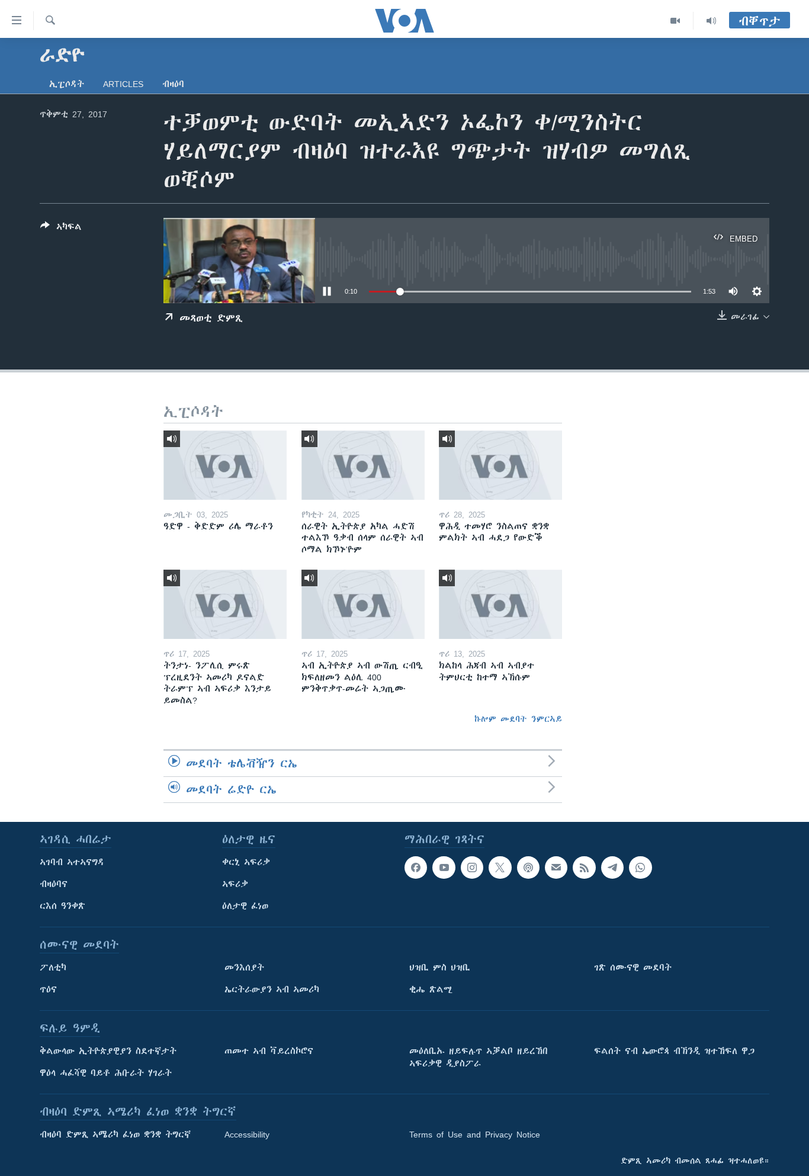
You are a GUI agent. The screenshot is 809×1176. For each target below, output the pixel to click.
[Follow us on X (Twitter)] (500, 867)
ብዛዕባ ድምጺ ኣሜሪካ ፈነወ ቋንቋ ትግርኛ (115, 1134)
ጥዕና (48, 989)
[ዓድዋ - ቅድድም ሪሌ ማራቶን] (225, 465)
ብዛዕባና (54, 884)
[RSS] (584, 867)
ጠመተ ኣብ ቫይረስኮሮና (268, 1051)
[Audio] (711, 21)
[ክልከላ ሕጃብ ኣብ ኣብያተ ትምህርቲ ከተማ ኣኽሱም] (500, 604)
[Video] (675, 21)
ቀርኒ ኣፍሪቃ (246, 862)
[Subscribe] (556, 867)
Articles (123, 84)
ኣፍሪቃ (235, 884)
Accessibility (246, 1134)
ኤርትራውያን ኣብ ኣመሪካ (271, 989)
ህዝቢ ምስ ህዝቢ (439, 967)
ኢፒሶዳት (66, 84)
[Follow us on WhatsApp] (640, 867)
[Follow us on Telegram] (612, 867)
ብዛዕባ (173, 84)
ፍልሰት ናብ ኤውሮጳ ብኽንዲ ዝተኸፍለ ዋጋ (674, 1051)
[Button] (61, 229)
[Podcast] (528, 867)
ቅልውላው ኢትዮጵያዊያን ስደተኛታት (108, 1051)
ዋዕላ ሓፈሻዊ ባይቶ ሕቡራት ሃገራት (106, 1073)
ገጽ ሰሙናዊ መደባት (633, 967)
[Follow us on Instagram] (472, 867)
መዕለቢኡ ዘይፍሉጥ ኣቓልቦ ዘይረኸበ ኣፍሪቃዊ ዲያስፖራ (478, 1057)
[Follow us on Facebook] (415, 867)
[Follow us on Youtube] (443, 867)
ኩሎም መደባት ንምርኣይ (518, 719)
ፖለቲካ (53, 967)
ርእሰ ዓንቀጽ (62, 906)
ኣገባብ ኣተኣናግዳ (72, 862)
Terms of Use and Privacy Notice (474, 1134)
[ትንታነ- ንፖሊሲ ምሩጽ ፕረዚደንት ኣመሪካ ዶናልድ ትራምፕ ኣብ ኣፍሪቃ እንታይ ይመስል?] (225, 604)
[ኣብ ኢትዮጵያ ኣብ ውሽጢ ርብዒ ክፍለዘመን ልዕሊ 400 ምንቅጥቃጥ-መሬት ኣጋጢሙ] (363, 604)
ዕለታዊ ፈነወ (245, 906)
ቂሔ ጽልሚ (430, 989)
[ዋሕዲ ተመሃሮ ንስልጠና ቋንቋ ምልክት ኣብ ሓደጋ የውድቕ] (500, 465)
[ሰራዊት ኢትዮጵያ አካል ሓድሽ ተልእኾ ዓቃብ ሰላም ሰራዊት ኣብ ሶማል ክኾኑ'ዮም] (363, 465)
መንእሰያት (244, 967)
